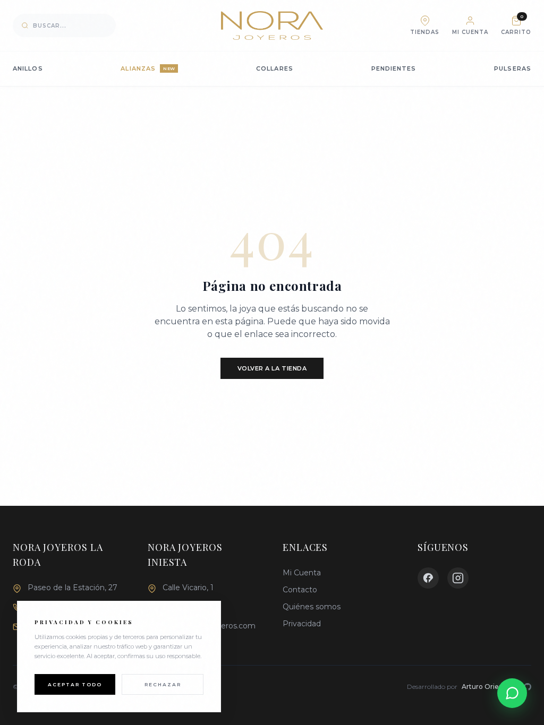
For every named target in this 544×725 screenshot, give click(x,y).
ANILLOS (28, 68)
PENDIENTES (393, 68)
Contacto (300, 589)
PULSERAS (512, 68)
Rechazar (162, 684)
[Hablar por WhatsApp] (512, 693)
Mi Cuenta (302, 572)
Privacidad (302, 623)
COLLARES (274, 68)
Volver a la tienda (272, 368)
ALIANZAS (148, 68)
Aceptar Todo (75, 684)
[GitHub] (527, 687)
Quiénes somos (312, 606)
